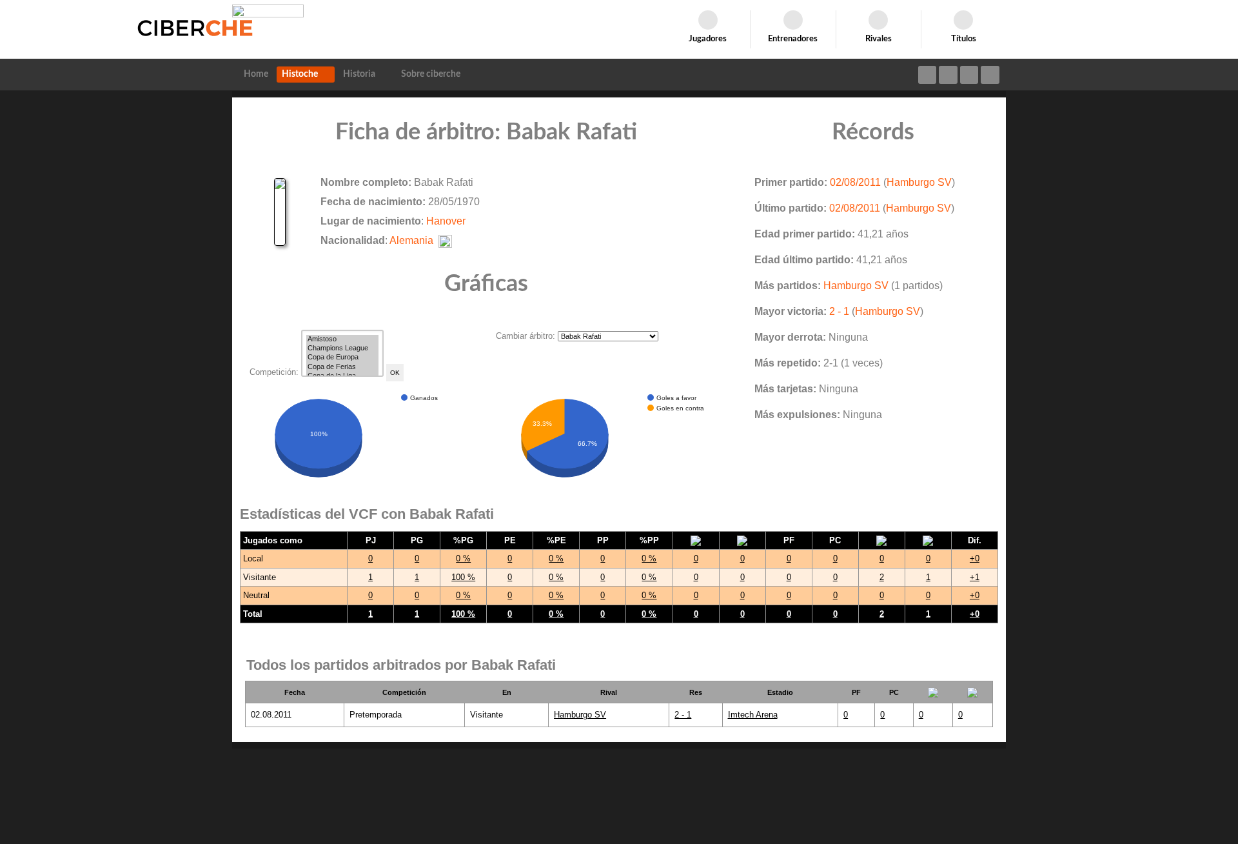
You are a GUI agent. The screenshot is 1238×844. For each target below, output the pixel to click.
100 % (463, 577)
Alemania (411, 240)
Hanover (446, 221)
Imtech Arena (753, 714)
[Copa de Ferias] (342, 367)
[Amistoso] (342, 339)
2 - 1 (839, 311)
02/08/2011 (855, 182)
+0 (974, 558)
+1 (974, 577)
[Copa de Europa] (342, 357)
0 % (463, 558)
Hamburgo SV (919, 182)
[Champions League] (342, 348)
